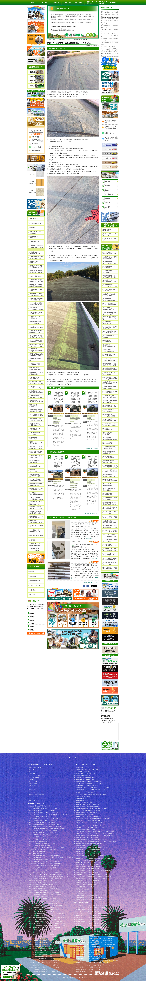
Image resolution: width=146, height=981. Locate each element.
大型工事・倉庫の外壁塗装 (82, 889)
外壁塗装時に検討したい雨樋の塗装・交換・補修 (36, 396)
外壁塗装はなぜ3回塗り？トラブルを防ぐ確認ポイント (42, 884)
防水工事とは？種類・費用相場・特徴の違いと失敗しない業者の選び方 (46, 921)
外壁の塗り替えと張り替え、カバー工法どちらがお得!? (42, 849)
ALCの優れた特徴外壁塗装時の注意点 (35, 530)
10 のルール (32, 779)
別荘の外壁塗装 (79, 893)
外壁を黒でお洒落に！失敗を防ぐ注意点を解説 (109, 521)
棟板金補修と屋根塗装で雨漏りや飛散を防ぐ (36, 484)
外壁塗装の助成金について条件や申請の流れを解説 (88, 820)
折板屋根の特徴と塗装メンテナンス (34, 438)
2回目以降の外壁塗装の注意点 (107, 341)
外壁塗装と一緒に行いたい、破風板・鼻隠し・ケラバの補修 (90, 845)
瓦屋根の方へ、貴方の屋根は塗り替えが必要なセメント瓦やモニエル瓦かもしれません (96, 841)
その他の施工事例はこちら (91, 448)
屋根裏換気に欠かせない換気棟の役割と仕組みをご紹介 (42, 929)
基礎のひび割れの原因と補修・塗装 (107, 494)
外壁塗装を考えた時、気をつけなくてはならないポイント (43, 882)
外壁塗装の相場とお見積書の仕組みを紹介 (109, 280)
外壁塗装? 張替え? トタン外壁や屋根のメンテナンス (88, 829)
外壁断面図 (32, 540)
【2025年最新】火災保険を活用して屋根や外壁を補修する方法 (91, 794)
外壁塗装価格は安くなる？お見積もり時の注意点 (36, 257)
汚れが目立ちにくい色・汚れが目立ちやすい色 (111, 127)
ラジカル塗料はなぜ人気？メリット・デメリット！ (110, 563)
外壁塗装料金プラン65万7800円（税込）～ (86, 777)
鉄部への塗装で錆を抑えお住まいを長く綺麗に (36, 452)
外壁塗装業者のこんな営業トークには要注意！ (110, 392)
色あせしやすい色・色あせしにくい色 (110, 133)
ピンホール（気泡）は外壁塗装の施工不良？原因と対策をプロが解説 (45, 878)
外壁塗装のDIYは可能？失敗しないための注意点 (109, 396)
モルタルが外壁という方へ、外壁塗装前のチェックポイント (90, 967)
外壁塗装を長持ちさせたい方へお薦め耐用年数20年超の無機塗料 (91, 958)
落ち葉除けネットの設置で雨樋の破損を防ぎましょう (88, 860)
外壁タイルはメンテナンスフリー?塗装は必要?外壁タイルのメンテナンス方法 (94, 833)
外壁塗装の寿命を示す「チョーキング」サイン (36, 317)
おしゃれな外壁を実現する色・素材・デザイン (110, 507)
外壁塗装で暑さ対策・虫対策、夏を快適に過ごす (87, 895)
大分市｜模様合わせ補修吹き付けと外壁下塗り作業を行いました (109, 50)
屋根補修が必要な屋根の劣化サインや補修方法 (36, 410)
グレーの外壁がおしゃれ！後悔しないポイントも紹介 (110, 517)
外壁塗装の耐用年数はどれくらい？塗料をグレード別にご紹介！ (44, 861)
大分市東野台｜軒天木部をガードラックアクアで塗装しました (109, 47)
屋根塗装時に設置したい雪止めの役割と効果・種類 (36, 401)
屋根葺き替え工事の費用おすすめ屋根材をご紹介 (36, 266)
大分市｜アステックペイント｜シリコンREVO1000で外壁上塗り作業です (109, 35)
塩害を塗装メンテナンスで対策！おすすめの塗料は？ (42, 932)
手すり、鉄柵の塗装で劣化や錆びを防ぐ (35, 461)
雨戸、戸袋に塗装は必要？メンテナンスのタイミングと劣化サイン (92, 878)
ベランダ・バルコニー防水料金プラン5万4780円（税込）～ (90, 783)
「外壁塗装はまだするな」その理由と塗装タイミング (36, 246)
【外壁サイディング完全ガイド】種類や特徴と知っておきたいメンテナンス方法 (48, 874)
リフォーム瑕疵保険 (34, 777)
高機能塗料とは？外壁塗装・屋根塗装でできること (36, 350)
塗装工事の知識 (33, 218)
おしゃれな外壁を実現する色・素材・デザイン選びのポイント (44, 950)
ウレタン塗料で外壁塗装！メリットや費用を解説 (36, 299)
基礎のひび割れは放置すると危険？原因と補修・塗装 (42, 944)
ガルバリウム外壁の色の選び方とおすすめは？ (40, 859)
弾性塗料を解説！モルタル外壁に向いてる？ (110, 544)
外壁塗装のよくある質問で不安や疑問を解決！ (110, 257)
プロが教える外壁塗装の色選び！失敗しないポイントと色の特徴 (44, 808)
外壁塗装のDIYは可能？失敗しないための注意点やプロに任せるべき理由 (46, 847)
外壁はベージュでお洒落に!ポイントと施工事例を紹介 (110, 531)
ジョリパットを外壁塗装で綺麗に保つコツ (110, 438)
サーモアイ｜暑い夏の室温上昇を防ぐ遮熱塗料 (87, 909)
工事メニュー (67, 2)
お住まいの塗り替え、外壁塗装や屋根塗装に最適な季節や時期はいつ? (46, 865)
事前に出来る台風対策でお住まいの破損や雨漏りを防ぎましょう (44, 940)
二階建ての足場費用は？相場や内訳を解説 (109, 387)
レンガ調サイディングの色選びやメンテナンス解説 (36, 327)
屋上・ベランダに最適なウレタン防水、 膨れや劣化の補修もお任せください (47, 925)
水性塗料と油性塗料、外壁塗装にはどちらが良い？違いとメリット (92, 956)
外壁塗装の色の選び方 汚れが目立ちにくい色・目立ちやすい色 (44, 812)
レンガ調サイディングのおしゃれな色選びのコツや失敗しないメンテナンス (47, 872)
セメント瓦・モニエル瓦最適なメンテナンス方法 (36, 447)
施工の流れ (78, 2)
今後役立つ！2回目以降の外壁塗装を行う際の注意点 (88, 810)
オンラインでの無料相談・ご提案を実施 (109, 253)
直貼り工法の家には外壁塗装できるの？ (108, 410)
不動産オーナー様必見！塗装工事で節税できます (109, 373)
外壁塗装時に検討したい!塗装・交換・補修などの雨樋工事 (90, 856)
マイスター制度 (33, 781)
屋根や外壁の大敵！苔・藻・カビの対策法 (109, 456)
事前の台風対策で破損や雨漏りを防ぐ (108, 484)
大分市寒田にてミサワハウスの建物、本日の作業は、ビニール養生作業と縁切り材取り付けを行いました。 (109, 13)
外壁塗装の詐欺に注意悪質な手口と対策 (109, 294)
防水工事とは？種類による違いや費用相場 (36, 493)
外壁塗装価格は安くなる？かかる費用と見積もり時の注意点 (90, 789)
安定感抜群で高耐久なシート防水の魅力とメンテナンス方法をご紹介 (45, 927)
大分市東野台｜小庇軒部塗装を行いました (109, 39)
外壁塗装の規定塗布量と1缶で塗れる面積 (109, 447)
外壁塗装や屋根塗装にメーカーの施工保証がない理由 (110, 368)
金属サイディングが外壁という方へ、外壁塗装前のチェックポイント (92, 971)
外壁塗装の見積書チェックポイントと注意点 (110, 285)
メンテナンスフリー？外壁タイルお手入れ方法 (109, 424)
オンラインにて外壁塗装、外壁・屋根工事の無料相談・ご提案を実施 (92, 818)
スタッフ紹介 (33, 576)
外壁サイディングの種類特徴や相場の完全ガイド (36, 331)
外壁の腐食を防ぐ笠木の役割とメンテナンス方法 (36, 391)
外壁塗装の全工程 (34, 241)
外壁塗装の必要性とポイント (83, 798)
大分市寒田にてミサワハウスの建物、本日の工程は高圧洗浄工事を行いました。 (109, 25)
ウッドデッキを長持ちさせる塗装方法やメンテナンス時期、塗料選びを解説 (94, 870)
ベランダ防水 (36, 86)
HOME (49, 39)
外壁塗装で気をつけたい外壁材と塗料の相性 (36, 544)
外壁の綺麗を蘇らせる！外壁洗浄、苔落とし (109, 452)
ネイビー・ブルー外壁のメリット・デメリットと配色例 (42, 952)
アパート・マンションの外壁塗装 (84, 891)
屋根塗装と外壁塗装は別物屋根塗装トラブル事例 (36, 354)
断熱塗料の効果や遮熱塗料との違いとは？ (109, 475)
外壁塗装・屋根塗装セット (36, 81)
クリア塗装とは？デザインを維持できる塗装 (36, 308)
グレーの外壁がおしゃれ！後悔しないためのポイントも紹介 (43, 954)
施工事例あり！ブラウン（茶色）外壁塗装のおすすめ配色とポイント (45, 962)
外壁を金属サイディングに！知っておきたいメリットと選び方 (91, 827)
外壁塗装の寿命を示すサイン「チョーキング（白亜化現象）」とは (45, 868)
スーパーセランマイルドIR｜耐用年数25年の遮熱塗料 (89, 911)
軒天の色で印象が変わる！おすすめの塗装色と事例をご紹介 (90, 849)
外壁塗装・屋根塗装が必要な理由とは (38, 841)
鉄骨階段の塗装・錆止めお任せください (36, 456)
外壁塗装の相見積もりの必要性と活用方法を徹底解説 (42, 886)
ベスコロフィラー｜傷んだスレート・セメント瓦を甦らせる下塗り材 (92, 913)
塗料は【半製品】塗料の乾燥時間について (36, 521)
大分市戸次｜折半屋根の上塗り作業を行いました (109, 43)
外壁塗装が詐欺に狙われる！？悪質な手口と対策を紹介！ (43, 888)
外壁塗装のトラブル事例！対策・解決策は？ (110, 498)
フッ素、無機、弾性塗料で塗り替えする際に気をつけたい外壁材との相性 (46, 913)
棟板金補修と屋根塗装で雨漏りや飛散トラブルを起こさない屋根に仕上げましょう (49, 917)
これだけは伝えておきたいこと (36, 775)
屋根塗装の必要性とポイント (83, 800)
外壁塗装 (36, 72)
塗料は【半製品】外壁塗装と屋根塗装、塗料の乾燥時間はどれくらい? (46, 899)
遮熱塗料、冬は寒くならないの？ (84, 948)
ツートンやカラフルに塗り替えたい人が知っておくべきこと (111, 138)
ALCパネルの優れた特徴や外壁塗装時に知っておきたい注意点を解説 (45, 905)
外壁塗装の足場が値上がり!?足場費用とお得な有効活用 (89, 897)
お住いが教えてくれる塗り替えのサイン (35, 232)
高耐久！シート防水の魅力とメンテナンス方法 (36, 507)
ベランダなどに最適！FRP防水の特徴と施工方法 (36, 498)
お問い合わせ (33, 590)
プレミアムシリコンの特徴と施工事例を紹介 (109, 554)
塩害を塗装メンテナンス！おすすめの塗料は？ (36, 516)
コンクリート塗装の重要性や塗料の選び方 (35, 479)
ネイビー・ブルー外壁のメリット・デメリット (109, 512)
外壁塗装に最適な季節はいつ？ (36, 289)
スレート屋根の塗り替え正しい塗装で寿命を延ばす (36, 415)
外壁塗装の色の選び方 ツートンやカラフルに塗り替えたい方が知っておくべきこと (49, 814)
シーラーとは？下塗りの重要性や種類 (109, 359)
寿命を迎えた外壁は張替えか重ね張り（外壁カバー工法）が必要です (92, 808)
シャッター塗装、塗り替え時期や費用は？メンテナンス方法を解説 (92, 874)
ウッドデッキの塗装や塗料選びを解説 (35, 465)
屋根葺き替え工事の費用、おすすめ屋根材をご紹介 (88, 804)
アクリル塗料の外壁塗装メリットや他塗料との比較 (36, 294)
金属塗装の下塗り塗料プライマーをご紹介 (109, 355)
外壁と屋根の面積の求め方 (36, 535)
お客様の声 (55, 2)
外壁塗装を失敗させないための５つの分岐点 (40, 816)
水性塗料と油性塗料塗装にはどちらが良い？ (109, 419)
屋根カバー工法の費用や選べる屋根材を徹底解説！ (88, 806)
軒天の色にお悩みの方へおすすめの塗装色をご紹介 (36, 382)
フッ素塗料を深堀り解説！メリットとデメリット (110, 540)
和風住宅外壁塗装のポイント (108, 429)
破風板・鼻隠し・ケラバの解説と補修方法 (36, 373)
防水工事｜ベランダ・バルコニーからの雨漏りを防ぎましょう (91, 816)
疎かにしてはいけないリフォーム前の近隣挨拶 (109, 304)
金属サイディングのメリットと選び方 (35, 428)
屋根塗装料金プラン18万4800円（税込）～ (86, 779)
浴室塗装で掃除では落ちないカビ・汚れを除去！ (87, 872)
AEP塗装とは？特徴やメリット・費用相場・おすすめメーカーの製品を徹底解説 (95, 946)
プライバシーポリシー (35, 585)
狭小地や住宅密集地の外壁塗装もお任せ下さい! (36, 424)
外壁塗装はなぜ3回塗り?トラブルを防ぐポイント (36, 364)
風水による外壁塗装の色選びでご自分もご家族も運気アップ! (43, 820)
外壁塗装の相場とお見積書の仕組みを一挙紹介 (87, 785)
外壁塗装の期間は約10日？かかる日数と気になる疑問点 (42, 822)
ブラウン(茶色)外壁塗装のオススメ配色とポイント (110, 535)
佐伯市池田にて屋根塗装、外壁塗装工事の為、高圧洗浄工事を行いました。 (109, 20)
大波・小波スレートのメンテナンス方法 (35, 549)
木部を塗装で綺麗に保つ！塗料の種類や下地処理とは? (110, 466)
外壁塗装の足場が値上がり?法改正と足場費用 (110, 382)
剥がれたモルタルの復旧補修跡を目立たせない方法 (36, 336)
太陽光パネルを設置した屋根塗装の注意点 (109, 461)
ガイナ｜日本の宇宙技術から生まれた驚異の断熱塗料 (88, 932)
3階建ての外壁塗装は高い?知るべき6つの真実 (110, 313)
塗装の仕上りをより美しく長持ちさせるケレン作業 (36, 345)
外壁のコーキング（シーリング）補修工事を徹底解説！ (89, 825)
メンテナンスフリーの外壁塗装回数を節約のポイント (110, 327)
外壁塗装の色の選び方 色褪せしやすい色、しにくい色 (42, 810)
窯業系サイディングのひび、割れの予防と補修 (109, 406)
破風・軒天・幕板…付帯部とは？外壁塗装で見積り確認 (89, 843)
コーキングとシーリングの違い (36, 526)
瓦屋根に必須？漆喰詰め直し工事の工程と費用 (87, 837)
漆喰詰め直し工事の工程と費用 (108, 433)
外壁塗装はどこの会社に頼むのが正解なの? (39, 896)
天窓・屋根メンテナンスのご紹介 (35, 387)
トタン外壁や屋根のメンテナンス (35, 433)
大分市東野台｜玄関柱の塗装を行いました (109, 30)
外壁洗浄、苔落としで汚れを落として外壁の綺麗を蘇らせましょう (92, 880)
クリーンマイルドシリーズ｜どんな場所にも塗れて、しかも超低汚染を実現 (94, 934)
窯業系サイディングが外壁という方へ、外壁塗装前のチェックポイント (93, 969)
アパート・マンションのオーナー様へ (109, 234)
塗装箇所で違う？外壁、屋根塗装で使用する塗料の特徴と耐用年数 (92, 950)
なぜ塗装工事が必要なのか (36, 223)
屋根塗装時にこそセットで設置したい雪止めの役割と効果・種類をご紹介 (93, 858)
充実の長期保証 (33, 783)
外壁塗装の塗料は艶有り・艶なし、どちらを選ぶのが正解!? (90, 954)
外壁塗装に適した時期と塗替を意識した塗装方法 (36, 285)
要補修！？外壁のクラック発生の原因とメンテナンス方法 (43, 870)
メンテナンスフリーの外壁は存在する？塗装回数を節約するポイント (45, 855)
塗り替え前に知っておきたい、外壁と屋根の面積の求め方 (43, 907)
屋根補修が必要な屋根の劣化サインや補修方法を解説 (88, 862)
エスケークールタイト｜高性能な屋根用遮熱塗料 (87, 919)
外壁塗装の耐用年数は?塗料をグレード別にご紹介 (36, 280)
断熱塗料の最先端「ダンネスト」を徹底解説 (110, 480)
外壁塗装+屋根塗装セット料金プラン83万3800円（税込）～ (90, 781)
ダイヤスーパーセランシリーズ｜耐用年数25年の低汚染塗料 (90, 915)
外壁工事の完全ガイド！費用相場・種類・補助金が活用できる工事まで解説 (47, 828)
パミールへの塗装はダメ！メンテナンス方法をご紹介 (110, 470)
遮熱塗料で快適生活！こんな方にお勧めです (86, 921)
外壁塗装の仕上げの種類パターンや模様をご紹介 (109, 549)
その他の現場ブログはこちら (90, 582)
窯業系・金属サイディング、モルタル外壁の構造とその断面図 (44, 909)
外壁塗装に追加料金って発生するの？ (108, 271)
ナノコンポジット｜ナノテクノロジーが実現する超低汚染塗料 (91, 923)
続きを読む (89, 538)
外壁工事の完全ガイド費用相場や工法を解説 (35, 252)
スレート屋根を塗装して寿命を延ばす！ (85, 887)
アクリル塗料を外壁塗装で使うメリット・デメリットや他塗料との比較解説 (94, 940)
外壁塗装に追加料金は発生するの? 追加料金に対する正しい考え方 (92, 823)
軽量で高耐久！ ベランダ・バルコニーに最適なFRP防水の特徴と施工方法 (47, 923)
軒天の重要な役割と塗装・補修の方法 (35, 377)
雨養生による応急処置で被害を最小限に (109, 489)
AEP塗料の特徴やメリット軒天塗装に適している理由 (110, 568)
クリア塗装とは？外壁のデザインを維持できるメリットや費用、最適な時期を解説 (95, 944)
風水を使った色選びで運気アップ (110, 121)
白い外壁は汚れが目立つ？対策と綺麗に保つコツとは (110, 526)
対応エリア (32, 789)
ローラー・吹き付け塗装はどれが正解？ (108, 443)
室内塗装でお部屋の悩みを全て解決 (84, 814)
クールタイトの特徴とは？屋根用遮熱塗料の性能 (110, 558)
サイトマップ (33, 594)
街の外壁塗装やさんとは (35, 767)
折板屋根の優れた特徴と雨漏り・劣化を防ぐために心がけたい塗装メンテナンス (95, 831)
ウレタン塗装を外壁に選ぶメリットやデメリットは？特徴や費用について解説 (94, 942)
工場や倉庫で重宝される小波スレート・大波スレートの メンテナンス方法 (47, 915)
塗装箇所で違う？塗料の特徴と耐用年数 (109, 345)
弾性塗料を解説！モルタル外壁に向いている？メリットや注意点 (44, 967)
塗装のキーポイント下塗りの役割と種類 (108, 350)
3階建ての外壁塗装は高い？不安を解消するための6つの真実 (43, 835)
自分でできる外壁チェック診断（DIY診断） (39, 845)
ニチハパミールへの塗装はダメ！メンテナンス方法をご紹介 (43, 936)
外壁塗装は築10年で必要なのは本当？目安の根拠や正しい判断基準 (45, 824)
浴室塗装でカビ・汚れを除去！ (35, 470)
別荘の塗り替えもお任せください (110, 239)
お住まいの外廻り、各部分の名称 (37, 851)
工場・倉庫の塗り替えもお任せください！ (110, 229)
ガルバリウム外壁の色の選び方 (108, 336)
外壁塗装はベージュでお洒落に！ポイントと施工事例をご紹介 (44, 960)
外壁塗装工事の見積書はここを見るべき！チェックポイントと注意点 (92, 787)
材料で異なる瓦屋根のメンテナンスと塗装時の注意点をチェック (91, 839)
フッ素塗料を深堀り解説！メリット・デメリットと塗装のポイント (45, 965)
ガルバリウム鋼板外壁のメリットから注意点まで (109, 331)
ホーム (33, 2)
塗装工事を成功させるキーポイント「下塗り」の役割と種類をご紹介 (92, 962)
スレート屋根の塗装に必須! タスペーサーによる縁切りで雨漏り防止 (45, 894)
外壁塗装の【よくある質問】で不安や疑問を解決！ (41, 806)
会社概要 (113, 2)
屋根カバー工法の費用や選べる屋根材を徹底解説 (36, 271)
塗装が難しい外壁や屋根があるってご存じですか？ (110, 401)
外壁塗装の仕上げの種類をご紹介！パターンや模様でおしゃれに (44, 971)
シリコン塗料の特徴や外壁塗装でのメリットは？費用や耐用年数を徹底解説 (94, 938)
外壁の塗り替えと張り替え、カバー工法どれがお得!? (109, 318)
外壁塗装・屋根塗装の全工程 (83, 775)
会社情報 (31, 787)
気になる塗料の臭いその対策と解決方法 (108, 308)
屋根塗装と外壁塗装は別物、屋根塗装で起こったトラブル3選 (44, 892)
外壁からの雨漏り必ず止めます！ (84, 796)
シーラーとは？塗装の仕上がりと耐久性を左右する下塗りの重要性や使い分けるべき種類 (97, 960)
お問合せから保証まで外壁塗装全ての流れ (86, 773)
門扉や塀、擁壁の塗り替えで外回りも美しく (86, 812)
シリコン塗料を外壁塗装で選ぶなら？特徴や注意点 (36, 303)
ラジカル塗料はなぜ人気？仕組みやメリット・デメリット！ (43, 969)
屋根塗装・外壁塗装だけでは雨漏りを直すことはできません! (43, 837)
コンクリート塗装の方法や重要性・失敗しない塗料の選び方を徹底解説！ (93, 876)
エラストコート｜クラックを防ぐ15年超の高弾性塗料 (89, 925)
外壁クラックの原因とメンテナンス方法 (35, 322)
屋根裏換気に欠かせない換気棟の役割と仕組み (36, 512)
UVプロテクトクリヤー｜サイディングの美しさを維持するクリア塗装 (92, 927)
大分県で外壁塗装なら (35, 580)
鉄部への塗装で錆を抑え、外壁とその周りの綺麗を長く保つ (90, 864)
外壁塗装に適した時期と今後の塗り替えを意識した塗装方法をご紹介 (45, 863)
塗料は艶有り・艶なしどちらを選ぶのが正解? (109, 415)
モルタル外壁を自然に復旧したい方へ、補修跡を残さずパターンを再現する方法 (48, 876)
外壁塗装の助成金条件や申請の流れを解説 (109, 262)
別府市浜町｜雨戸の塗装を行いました (86, 565)
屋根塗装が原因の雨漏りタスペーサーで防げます (36, 419)
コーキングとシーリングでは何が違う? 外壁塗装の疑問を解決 (44, 903)
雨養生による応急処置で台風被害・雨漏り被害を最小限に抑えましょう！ (46, 942)
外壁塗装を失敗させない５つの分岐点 (109, 267)
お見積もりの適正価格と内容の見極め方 (109, 290)
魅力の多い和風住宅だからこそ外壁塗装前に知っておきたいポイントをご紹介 (94, 835)
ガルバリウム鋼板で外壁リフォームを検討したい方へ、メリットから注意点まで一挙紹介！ (51, 857)
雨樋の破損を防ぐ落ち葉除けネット (34, 405)
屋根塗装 (36, 77)
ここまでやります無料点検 (82, 771)
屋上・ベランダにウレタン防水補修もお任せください (36, 503)
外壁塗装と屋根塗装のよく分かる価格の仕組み (87, 769)
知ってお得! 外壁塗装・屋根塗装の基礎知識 (39, 839)
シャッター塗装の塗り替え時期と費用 (35, 475)
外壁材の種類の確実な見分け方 (107, 322)
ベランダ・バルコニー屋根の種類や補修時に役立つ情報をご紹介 (44, 919)
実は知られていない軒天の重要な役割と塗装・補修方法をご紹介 (91, 847)
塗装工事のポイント (35, 227)
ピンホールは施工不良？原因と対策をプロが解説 (36, 340)
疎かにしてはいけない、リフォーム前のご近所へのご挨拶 (43, 830)
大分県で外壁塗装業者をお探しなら (37, 794)
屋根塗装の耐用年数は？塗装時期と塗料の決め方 (109, 503)
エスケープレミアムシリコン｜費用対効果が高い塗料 (88, 917)
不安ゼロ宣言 (32, 785)
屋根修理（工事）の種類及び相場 (35, 262)
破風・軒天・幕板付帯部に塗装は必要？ (35, 368)
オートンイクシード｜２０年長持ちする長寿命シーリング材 (90, 936)
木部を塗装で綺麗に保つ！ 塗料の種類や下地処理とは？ (42, 934)
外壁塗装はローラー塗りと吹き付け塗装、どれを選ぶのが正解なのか (45, 901)
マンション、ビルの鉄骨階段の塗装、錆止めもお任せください (91, 866)
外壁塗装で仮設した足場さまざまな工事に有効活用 (110, 378)
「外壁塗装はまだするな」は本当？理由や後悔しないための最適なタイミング (48, 826)
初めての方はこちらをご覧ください (84, 767)
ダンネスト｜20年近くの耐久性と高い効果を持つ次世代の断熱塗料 (92, 929)
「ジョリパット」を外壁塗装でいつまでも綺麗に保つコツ (43, 911)
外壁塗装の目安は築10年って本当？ (34, 237)
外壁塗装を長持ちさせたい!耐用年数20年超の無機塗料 (110, 364)
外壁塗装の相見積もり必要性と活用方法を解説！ (110, 276)
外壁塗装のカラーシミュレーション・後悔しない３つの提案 (43, 818)
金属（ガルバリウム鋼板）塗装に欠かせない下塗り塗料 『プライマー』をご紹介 (95, 965)
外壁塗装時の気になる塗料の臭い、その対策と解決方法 (42, 832)
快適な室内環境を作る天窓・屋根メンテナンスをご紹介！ (90, 851)
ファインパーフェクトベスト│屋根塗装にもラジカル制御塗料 (90, 907)
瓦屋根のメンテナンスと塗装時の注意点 (36, 442)
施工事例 (44, 2)
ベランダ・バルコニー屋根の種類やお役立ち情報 (36, 489)
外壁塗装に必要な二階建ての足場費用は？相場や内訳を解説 (90, 899)
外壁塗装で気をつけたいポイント (36, 359)
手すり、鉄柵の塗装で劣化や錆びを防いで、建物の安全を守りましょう (93, 868)
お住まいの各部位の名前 (36, 276)
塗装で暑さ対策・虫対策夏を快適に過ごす (36, 313)
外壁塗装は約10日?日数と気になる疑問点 (109, 299)
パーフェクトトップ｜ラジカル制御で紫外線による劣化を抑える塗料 (92, 905)
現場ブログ (55, 39)
